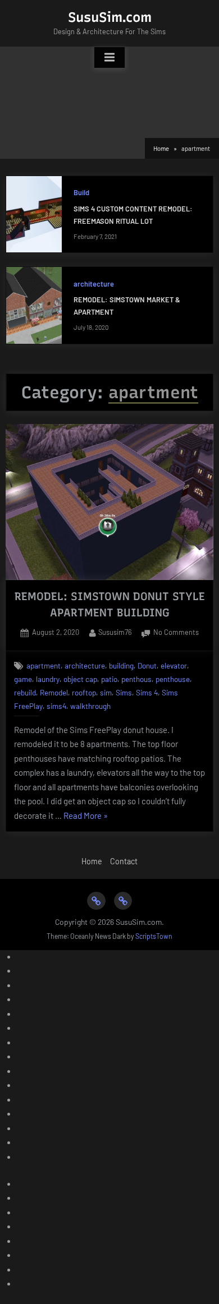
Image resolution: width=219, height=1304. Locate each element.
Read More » (85, 817)
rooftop (84, 692)
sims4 (56, 706)
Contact (124, 861)
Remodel (54, 692)
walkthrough (90, 706)
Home (91, 861)
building (121, 665)
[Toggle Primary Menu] (109, 58)
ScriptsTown (153, 936)
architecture (94, 283)
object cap (80, 679)
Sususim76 (115, 632)
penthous (136, 679)
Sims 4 (147, 692)
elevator (174, 665)
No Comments (176, 633)
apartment (43, 665)
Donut (147, 665)
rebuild (25, 692)
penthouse (173, 679)
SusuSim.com (110, 17)
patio (109, 679)
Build (81, 192)
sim (106, 692)
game (23, 679)
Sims (124, 692)
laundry (48, 679)
